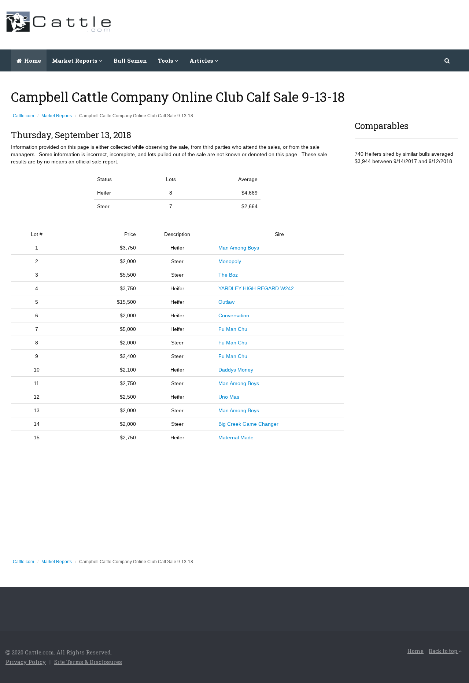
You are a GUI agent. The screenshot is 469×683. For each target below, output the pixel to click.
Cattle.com (23, 115)
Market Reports (56, 115)
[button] (447, 60)
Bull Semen (130, 60)
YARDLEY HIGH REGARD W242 (256, 288)
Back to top (443, 650)
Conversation (233, 315)
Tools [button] (166, 60)
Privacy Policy (25, 661)
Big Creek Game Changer (248, 424)
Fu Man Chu (232, 329)
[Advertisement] (330, 23)
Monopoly (229, 261)
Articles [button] (202, 60)
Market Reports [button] (75, 60)
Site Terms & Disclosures (88, 661)
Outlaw (226, 302)
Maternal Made (236, 437)
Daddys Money (235, 370)
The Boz (228, 275)
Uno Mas (228, 397)
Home (32, 60)
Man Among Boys (238, 248)
